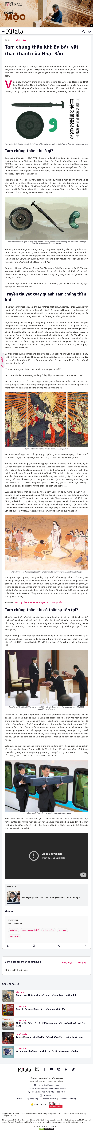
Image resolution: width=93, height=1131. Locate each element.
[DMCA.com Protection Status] (46, 1128)
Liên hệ (19, 1099)
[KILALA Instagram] (59, 1069)
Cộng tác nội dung (32, 1099)
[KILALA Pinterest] (66, 1069)
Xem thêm (11, 887)
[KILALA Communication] (55, 1104)
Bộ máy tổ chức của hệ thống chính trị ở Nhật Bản (38, 602)
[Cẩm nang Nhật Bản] (24, 1069)
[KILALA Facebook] (37, 1069)
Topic (7, 40)
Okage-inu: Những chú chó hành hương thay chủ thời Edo (46, 995)
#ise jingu (62, 930)
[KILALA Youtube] (51, 1069)
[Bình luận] (8, 945)
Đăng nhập (67, 962)
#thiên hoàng (48, 930)
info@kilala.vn (48, 1095)
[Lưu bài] (33, 945)
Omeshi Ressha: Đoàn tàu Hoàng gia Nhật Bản (41, 1009)
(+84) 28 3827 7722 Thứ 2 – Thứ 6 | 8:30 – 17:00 (48, 1092)
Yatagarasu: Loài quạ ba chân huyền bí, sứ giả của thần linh (47, 1051)
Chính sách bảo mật (49, 1099)
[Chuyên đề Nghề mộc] (46, 13)
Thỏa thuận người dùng (67, 1099)
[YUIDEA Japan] (38, 1105)
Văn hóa (21, 40)
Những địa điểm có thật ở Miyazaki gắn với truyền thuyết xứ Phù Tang (50, 1024)
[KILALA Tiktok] (73, 1069)
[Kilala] (14, 31)
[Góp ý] (84, 945)
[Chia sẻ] (59, 945)
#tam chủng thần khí (30, 930)
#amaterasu (14, 936)
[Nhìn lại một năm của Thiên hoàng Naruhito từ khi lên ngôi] (13, 897)
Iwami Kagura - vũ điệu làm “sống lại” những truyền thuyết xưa (49, 1037)
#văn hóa (13, 930)
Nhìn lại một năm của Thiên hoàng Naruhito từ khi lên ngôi (51, 897)
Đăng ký (82, 962)
